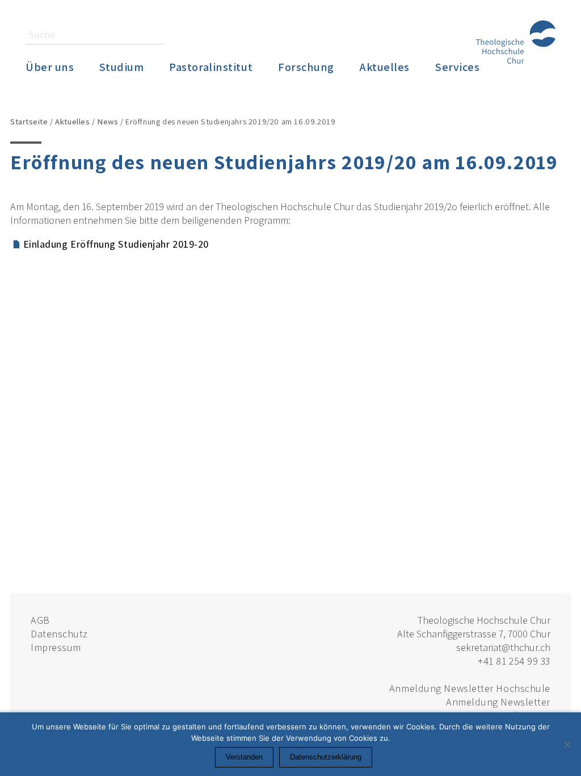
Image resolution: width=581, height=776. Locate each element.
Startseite (29, 121)
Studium (121, 66)
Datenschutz (59, 633)
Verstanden (244, 757)
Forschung (306, 66)
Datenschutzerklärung (325, 757)
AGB (40, 620)
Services (457, 66)
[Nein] (566, 744)
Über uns (50, 66)
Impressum (56, 647)
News (107, 121)
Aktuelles (385, 66)
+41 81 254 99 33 (514, 660)
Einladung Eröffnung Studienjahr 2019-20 (116, 244)
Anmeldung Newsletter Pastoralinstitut (498, 708)
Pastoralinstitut (210, 66)
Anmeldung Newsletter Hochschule (469, 688)
